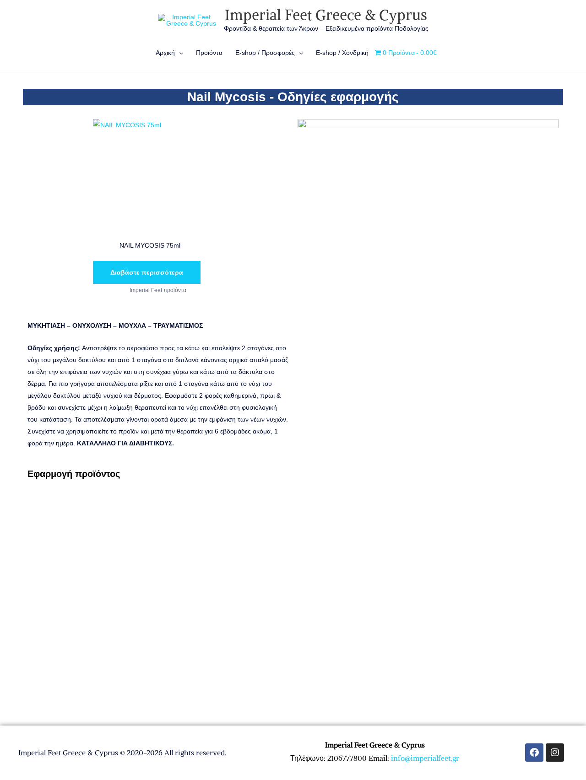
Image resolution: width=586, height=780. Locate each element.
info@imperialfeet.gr (425, 758)
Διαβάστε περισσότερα (146, 272)
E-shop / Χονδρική (342, 52)
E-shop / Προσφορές (265, 52)
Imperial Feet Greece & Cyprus (326, 15)
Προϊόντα (209, 52)
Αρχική (165, 52)
